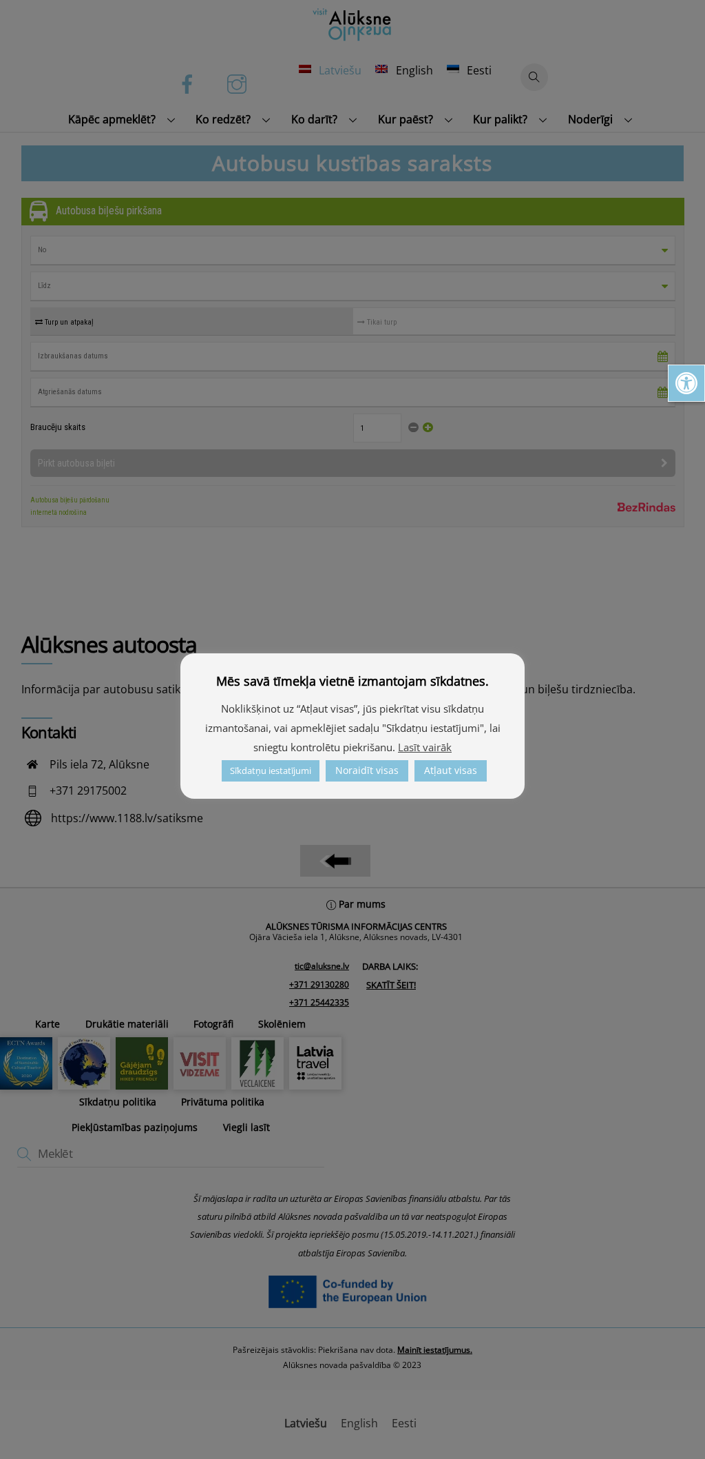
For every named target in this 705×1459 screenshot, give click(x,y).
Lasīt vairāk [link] (425, 747)
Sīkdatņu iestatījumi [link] (270, 770)
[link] (686, 383)
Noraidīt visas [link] (367, 770)
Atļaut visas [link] (450, 770)
